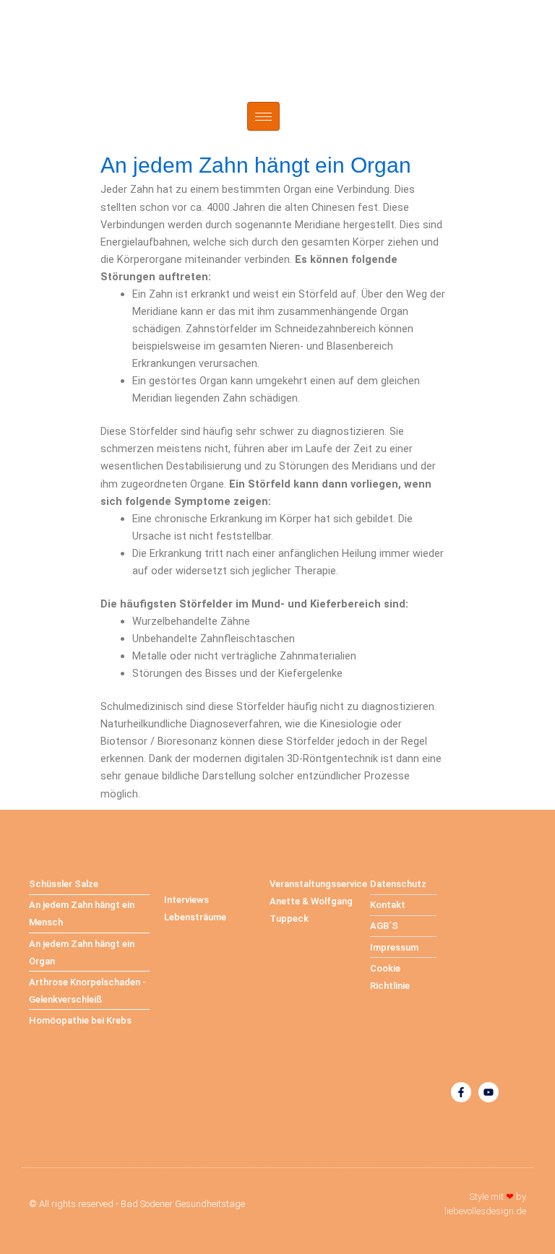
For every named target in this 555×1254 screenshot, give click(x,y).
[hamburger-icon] (263, 116)
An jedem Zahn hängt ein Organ (255, 165)
